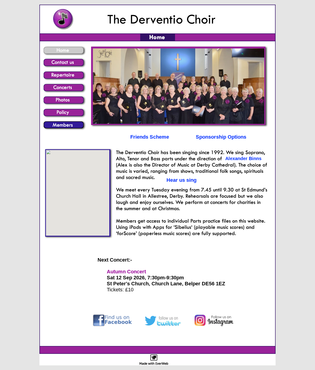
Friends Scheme (149, 137)
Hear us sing (181, 180)
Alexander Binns (243, 158)
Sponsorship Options (221, 137)
